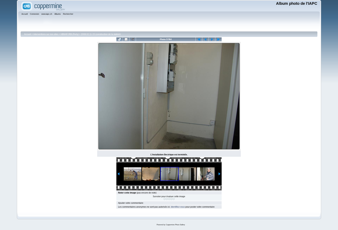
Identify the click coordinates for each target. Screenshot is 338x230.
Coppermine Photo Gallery (175, 225)
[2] (167, 199)
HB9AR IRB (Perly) (70, 34)
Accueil (27, 34)
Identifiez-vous (178, 207)
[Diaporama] (132, 39)
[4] (171, 199)
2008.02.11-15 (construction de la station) (101, 34)
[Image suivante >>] (212, 39)
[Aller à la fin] (218, 39)
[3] (169, 199)
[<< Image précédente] (205, 39)
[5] (174, 199)
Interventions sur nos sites (45, 34)
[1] (164, 199)
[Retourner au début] (199, 39)
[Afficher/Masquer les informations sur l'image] (126, 39)
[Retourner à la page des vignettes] (119, 39)
